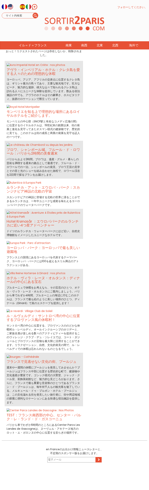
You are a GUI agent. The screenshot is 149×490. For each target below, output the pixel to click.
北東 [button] (100, 45)
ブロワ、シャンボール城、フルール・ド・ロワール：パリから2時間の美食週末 (43, 151)
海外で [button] (133, 45)
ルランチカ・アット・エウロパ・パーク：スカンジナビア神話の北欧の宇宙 (43, 189)
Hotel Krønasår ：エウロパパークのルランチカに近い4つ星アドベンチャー (43, 223)
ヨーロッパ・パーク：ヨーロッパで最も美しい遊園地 (43, 249)
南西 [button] (84, 45)
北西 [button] (115, 45)
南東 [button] (69, 45)
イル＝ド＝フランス (33, 45)
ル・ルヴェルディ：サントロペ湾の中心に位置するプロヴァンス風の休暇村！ (43, 317)
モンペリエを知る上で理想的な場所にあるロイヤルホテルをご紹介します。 (43, 113)
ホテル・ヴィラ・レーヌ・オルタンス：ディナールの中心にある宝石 (43, 280)
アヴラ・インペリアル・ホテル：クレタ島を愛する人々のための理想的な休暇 (43, 71)
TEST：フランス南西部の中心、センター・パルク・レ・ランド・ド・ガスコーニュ (44, 417)
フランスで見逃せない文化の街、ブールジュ (41, 361)
